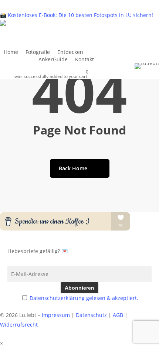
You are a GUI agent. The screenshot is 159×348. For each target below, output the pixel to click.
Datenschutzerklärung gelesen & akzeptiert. (84, 297)
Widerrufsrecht (19, 324)
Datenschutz (91, 314)
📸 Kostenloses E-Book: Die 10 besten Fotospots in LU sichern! (76, 14)
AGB (118, 314)
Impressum (56, 314)
